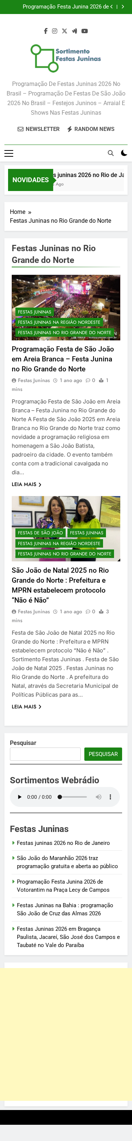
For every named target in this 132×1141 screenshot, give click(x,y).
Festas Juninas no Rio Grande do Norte (64, 332)
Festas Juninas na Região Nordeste (59, 322)
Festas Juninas (34, 312)
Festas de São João (40, 533)
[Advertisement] (66, 1034)
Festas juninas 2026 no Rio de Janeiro (63, 843)
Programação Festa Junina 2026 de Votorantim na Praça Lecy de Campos (62, 7)
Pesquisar (103, 754)
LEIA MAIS (24, 484)
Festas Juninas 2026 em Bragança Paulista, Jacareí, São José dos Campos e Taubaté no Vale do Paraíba (68, 937)
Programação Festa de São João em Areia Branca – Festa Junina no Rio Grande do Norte (63, 359)
